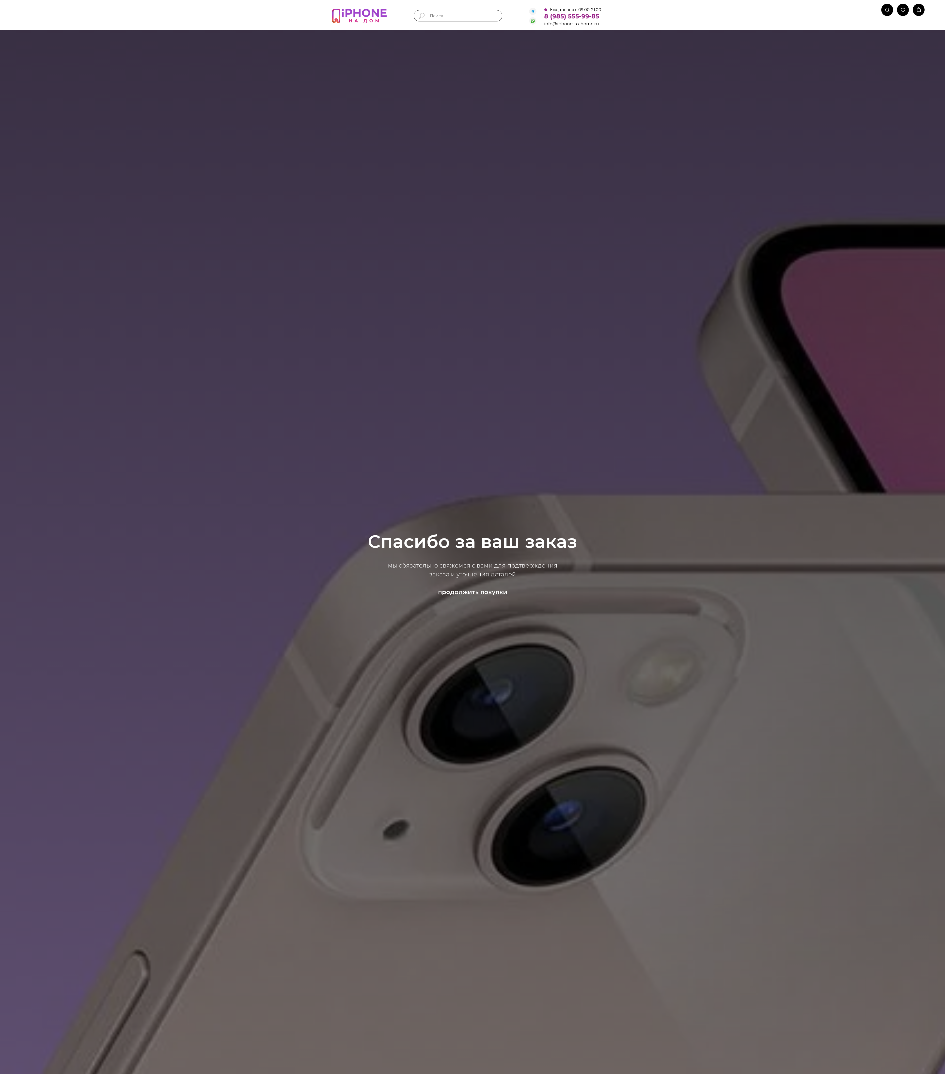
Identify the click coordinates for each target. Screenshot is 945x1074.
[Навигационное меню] (937, 10)
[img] (532, 11)
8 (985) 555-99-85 (571, 16)
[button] (887, 9)
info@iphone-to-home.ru (571, 24)
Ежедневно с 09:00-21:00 (575, 9)
